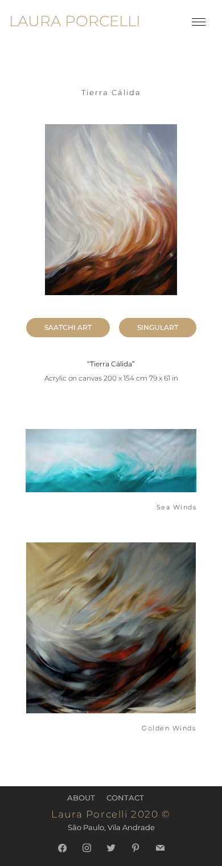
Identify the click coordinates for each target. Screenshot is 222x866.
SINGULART (157, 327)
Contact (125, 797)
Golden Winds (169, 728)
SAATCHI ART (68, 327)
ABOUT (81, 797)
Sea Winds (177, 507)
